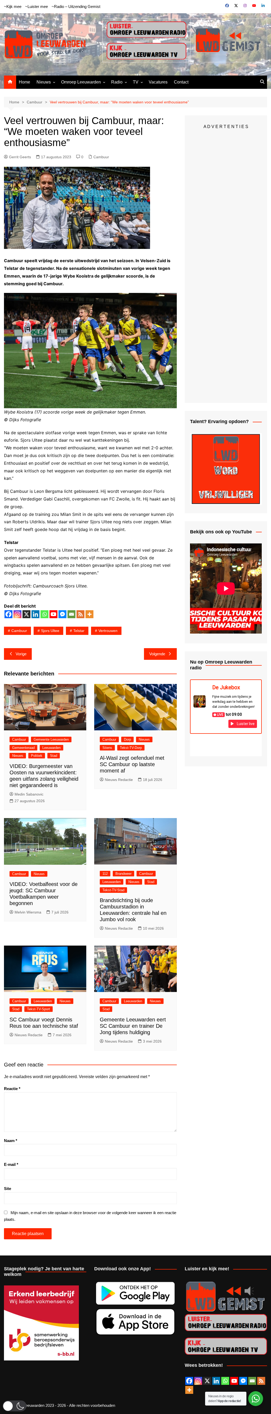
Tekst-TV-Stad (113, 890)
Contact (181, 82)
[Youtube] (53, 614)
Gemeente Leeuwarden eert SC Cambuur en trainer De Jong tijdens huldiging (133, 1026)
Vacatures (158, 82)
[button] (14, 1405)
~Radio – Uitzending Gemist (76, 6)
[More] (89, 614)
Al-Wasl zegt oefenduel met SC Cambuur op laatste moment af (132, 764)
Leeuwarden (51, 748)
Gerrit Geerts (20, 157)
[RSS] (80, 614)
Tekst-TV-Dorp (131, 748)
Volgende (157, 654)
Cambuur (101, 157)
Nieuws (44, 82)
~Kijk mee (12, 6)
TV (135, 82)
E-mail (11, 1164)
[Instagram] (17, 614)
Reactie (12, 1088)
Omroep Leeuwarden (81, 82)
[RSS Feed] (261, 1381)
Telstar (78, 631)
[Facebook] (8, 614)
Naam (10, 1140)
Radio (117, 82)
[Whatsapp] (44, 614)
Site (7, 1188)
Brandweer (123, 874)
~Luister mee (36, 6)
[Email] (71, 614)
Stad (53, 756)
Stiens (107, 748)
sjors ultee (50, 631)
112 (105, 874)
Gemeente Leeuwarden (51, 739)
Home (24, 82)
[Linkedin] (35, 614)
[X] (26, 614)
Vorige (21, 654)
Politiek (36, 756)
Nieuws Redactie (119, 780)
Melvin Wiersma (28, 912)
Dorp (127, 739)
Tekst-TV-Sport (38, 1009)
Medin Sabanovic (29, 794)
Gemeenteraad (23, 748)
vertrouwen (108, 631)
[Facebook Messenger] (62, 614)
